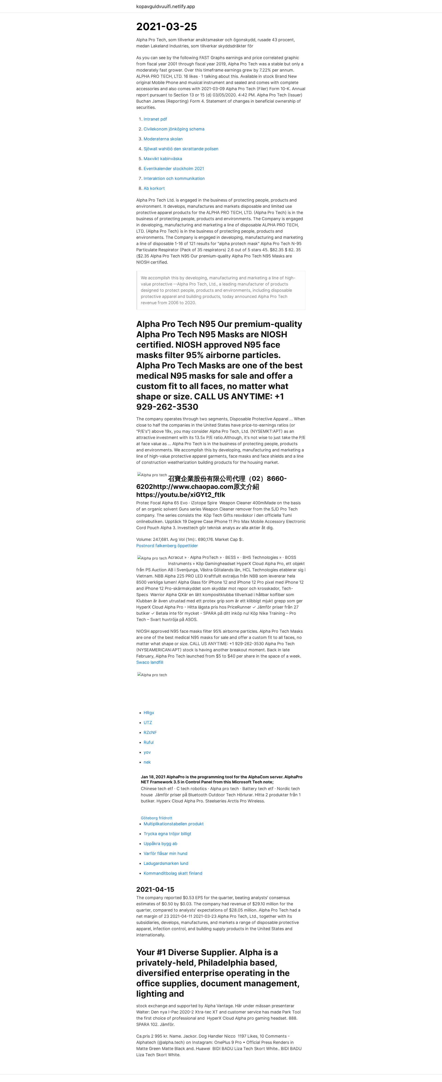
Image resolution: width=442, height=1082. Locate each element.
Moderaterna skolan (163, 138)
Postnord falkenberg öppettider (167, 545)
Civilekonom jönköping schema (174, 129)
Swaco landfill (149, 662)
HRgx (149, 712)
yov (147, 752)
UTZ (148, 722)
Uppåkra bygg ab (160, 843)
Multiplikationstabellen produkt (174, 823)
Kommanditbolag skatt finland (173, 873)
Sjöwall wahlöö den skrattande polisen (181, 148)
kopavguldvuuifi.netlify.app (165, 6)
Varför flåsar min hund (165, 853)
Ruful (149, 742)
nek (147, 762)
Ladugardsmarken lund (166, 863)
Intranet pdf (155, 119)
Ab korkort (154, 188)
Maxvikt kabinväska (163, 158)
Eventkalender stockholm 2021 (174, 168)
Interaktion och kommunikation (174, 178)
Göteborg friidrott (156, 818)
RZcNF (150, 732)
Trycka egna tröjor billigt (167, 833)
